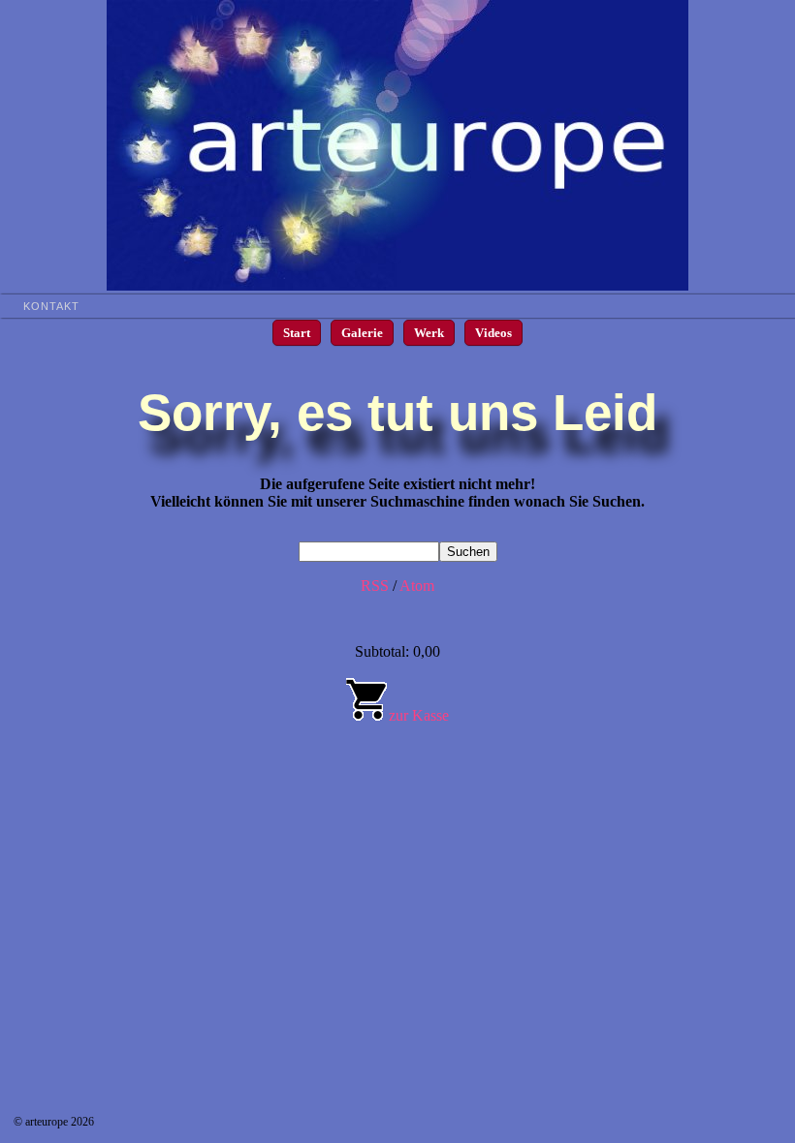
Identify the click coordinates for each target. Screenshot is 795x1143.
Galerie (362, 332)
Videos (493, 332)
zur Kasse (419, 715)
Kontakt (51, 306)
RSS (375, 585)
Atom (416, 585)
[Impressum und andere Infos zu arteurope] (397, 285)
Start (296, 332)
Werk (429, 332)
